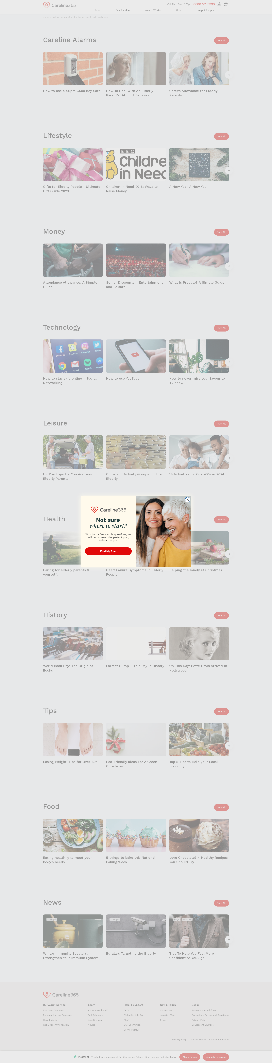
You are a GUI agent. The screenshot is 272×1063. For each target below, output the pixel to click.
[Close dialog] (187, 499)
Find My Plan (108, 551)
